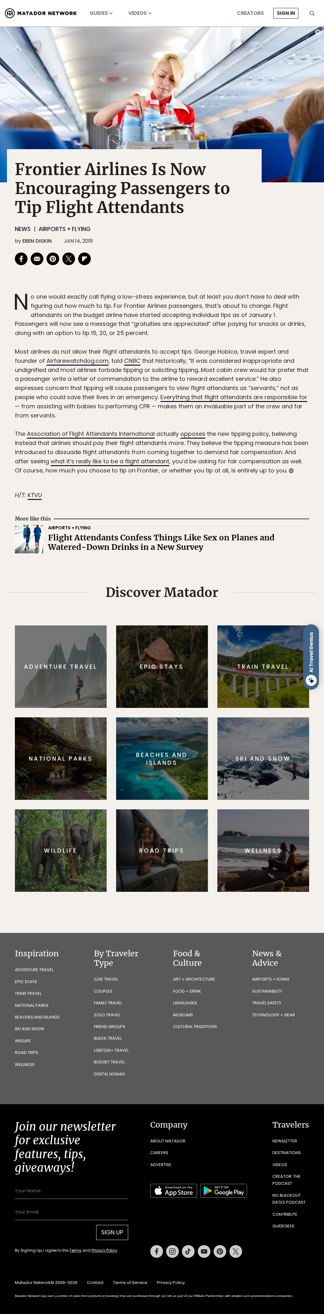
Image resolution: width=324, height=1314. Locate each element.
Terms (171, 699)
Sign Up (225, 683)
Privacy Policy (200, 699)
